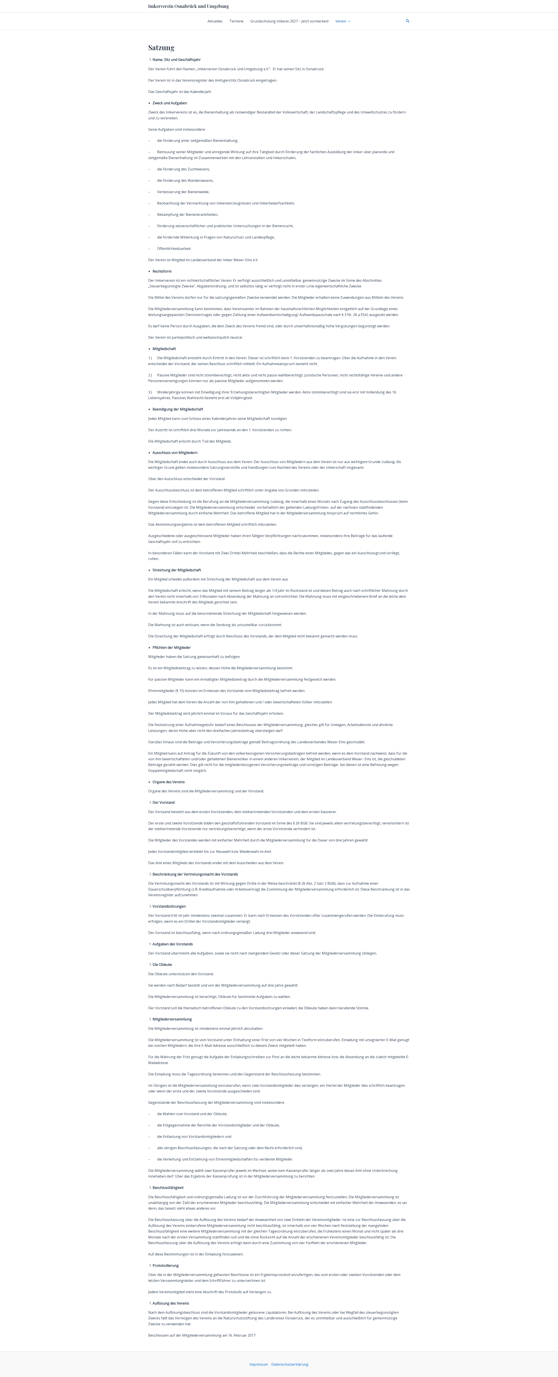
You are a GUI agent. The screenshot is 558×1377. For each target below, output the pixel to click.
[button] (348, 21)
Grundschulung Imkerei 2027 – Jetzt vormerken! (289, 21)
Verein (340, 21)
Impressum (258, 1364)
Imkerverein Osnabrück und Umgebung (188, 6)
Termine (236, 21)
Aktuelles (215, 21)
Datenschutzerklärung (289, 1364)
